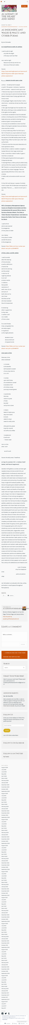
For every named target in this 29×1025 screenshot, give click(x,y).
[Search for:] (27, 1)
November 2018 (5, 969)
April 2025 (4, 802)
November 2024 (5, 813)
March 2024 (4, 830)
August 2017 (4, 1001)
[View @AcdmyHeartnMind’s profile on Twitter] (6, 1013)
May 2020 (3, 930)
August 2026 (4, 767)
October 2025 (4, 789)
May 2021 (3, 904)
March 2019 (4, 960)
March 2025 (4, 804)
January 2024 (4, 834)
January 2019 (4, 964)
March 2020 (4, 934)
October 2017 (4, 997)
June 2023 (4, 850)
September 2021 (5, 895)
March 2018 (4, 986)
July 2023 (3, 847)
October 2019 (4, 945)
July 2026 (3, 769)
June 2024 (4, 823)
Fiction (21, 26)
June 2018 (3, 980)
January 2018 (4, 990)
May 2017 (3, 1008)
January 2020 (4, 938)
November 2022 (5, 865)
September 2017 (5, 999)
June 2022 (4, 876)
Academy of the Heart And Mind (9, 16)
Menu (25, 6)
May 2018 (3, 982)
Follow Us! (8, 715)
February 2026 (5, 780)
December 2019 (5, 941)
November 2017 (5, 995)
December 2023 (5, 836)
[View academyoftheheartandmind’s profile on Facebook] (2, 1013)
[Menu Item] (4, 1)
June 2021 (3, 901)
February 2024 (5, 832)
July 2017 (3, 1003)
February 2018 (4, 988)
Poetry (25, 26)
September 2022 (5, 869)
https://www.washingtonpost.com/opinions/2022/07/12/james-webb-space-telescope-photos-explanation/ (14, 74)
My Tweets (6, 756)
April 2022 (4, 880)
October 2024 (4, 815)
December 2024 (5, 810)
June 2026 (4, 771)
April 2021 (3, 906)
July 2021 (3, 899)
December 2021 (5, 888)
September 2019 (5, 947)
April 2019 (3, 958)
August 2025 (4, 793)
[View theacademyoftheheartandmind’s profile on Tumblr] (9, 1013)
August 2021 (4, 897)
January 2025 (4, 808)
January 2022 (4, 886)
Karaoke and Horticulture (11, 656)
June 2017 (3, 1006)
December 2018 (5, 967)
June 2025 (4, 797)
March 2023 (4, 856)
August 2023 (4, 845)
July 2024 (3, 821)
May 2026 (3, 774)
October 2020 (4, 919)
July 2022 (3, 873)
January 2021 (4, 912)
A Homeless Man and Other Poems (15, 652)
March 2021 (4, 908)
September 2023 (5, 843)
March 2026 (4, 778)
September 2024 (5, 817)
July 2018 (3, 977)
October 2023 (4, 841)
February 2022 (5, 884)
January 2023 (4, 860)
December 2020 (5, 914)
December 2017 (5, 993)
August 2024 (4, 819)
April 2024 (4, 828)
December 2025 (5, 784)
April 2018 (3, 984)
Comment (23, 644)
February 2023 (5, 858)
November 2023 (5, 839)
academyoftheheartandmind (9, 26)
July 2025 (3, 795)
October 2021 (4, 893)
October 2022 (4, 867)
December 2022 (5, 863)
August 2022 (4, 871)
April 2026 (4, 776)
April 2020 (4, 932)
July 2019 (3, 951)
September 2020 (5, 921)
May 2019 (3, 956)
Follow (7, 730)
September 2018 (5, 973)
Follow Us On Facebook (13, 743)
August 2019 (4, 949)
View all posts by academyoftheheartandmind (11, 618)
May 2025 (3, 800)
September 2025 (5, 791)
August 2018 (4, 975)
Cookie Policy (4, 1019)
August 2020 (4, 923)
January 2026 (4, 782)
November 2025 (5, 787)
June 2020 (4, 928)
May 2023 (3, 852)
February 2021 (4, 910)
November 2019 (5, 943)
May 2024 (3, 826)
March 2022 (4, 882)
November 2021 (5, 891)
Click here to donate (8, 706)
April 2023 (4, 854)
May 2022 (3, 878)
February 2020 (5, 936)
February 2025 (5, 806)
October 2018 (4, 971)
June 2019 (3, 954)
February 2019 (4, 962)
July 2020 (3, 925)
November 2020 (5, 917)
